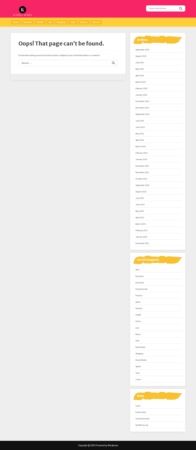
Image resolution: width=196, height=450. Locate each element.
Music (138, 334)
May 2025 (140, 69)
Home (16, 22)
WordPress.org (142, 425)
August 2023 (141, 192)
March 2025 (141, 82)
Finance (83, 22)
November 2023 (142, 172)
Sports (138, 366)
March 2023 (141, 224)
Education (140, 283)
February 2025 (141, 88)
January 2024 (141, 159)
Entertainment (142, 289)
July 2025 (140, 63)
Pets (137, 341)
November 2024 (142, 108)
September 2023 (142, 185)
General (139, 308)
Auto (137, 270)
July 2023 (140, 198)
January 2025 (141, 95)
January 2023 (141, 237)
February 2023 (141, 230)
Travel (138, 379)
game (138, 302)
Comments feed (142, 419)
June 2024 (140, 127)
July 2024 (140, 121)
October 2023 (141, 179)
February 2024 (141, 153)
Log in (138, 406)
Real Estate (140, 347)
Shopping (61, 22)
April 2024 (140, 140)
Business (28, 22)
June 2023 (140, 205)
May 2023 (140, 211)
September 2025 (142, 50)
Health (40, 22)
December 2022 (142, 243)
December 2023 (142, 166)
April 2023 (140, 218)
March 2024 (141, 147)
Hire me (96, 22)
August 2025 (141, 56)
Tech (73, 22)
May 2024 (140, 134)
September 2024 (142, 114)
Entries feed (141, 412)
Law (50, 22)
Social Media (141, 360)
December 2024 (142, 101)
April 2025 (140, 76)
